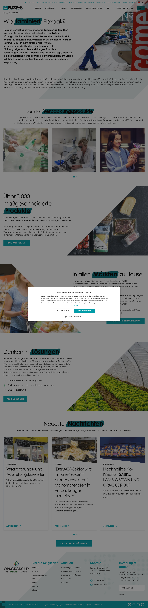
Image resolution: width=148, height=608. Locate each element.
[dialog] (74, 304)
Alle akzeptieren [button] (84, 311)
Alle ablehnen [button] (63, 311)
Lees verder (74, 305)
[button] (74, 316)
